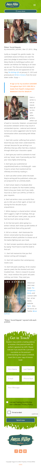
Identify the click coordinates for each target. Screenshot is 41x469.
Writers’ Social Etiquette (12, 47)
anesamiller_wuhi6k (13, 49)
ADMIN (20, 464)
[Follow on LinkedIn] (20, 451)
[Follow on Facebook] (16, 451)
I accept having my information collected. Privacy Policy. (21, 403)
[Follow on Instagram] (25, 451)
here (29, 306)
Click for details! (24, 91)
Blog (35, 49)
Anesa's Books (21, 11)
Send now (20, 420)
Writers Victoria (20, 75)
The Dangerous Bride (31, 290)
